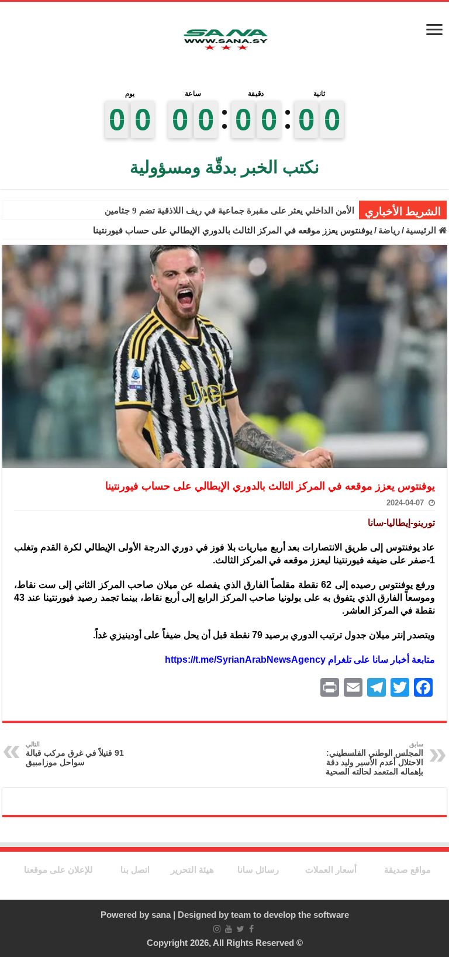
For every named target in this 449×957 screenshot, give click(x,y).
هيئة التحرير (192, 870)
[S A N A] (224, 40)
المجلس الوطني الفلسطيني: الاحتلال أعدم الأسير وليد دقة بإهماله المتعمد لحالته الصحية (374, 758)
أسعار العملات (331, 870)
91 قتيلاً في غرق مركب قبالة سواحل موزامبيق (75, 754)
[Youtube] (228, 929)
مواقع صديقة (407, 870)
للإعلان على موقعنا (58, 870)
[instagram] (217, 929)
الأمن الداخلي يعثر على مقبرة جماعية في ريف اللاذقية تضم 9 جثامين (229, 210)
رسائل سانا (258, 870)
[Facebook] (251, 929)
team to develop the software (290, 915)
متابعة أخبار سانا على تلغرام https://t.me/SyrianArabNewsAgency (300, 660)
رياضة (389, 230)
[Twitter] (241, 929)
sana (161, 915)
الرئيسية (422, 230)
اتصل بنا (135, 870)
